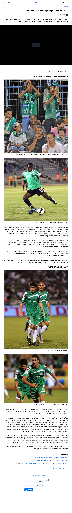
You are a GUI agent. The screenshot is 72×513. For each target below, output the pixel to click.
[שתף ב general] (5, 2)
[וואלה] (36, 2)
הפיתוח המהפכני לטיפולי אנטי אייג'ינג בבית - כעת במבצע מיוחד (46, 463)
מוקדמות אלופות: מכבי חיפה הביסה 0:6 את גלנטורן (50, 460)
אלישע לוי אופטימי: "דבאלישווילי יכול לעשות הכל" (51, 458)
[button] (63, 2)
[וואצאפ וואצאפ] (9, 2)
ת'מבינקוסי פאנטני (57, 468)
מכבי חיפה (65, 468)
